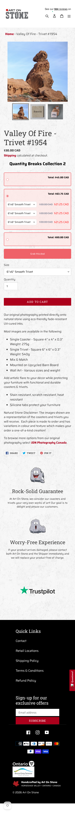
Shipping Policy (27, 660)
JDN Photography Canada (49, 442)
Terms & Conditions (30, 670)
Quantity (9, 279)
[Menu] (69, 16)
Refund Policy (26, 680)
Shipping (10, 155)
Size (6, 265)
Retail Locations (27, 650)
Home (9, 34)
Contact (21, 640)
